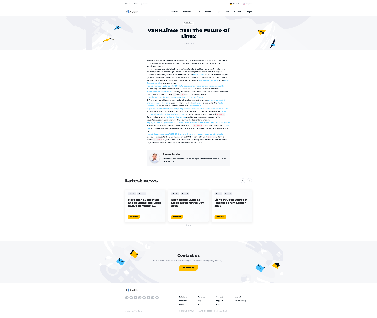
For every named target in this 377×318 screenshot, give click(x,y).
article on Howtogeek (176, 117)
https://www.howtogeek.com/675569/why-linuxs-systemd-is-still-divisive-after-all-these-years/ (188, 123)
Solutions (174, 12)
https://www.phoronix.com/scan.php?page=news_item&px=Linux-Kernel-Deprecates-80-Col (187, 109)
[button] (186, 225)
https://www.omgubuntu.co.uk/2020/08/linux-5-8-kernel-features (175, 97)
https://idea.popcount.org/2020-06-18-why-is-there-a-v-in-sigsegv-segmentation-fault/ (185, 134)
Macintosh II (195, 106)
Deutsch (236, 4)
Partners (201, 297)
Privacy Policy (240, 301)
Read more (134, 216)
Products (187, 12)
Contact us (188, 268)
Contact (237, 12)
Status (127, 4)
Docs (136, 4)
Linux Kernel (198, 75)
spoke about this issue (208, 80)
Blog (218, 12)
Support (144, 4)
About (226, 12)
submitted (198, 103)
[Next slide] (249, 180)
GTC (218, 304)
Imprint (238, 297)
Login (249, 12)
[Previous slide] (243, 180)
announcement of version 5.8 (160, 92)
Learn (198, 12)
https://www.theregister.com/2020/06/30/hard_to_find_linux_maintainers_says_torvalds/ (185, 86)
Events (208, 12)
